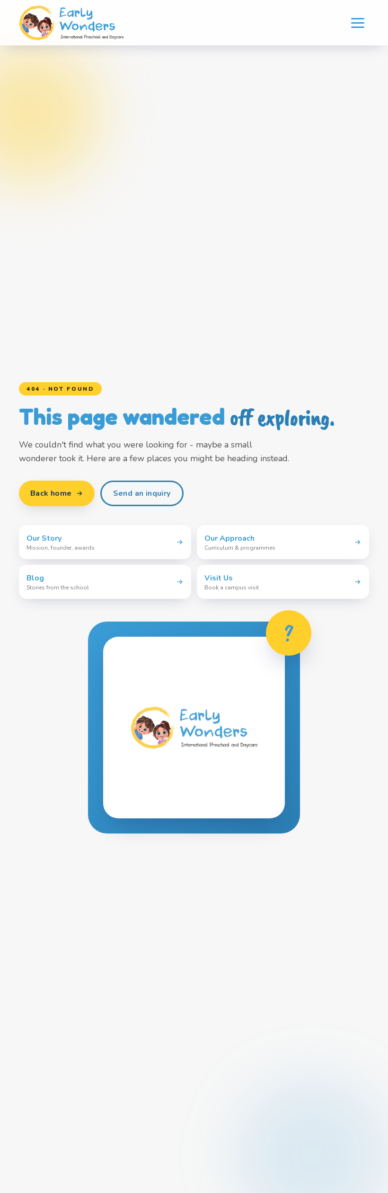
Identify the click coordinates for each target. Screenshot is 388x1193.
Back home (51, 493)
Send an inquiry (142, 493)
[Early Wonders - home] (71, 23)
